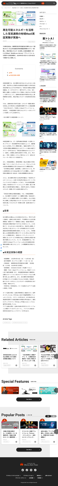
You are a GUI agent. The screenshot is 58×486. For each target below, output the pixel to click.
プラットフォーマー (44, 28)
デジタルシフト (7, 322)
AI (40, 26)
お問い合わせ (48, 475)
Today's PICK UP (31, 41)
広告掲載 (31, 477)
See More (29, 399)
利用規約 (39, 477)
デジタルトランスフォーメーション (20, 322)
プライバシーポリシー (20, 477)
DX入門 (41, 18)
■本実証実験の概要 (14, 75)
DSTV (43, 3)
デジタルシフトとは (28, 475)
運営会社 (39, 475)
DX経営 (41, 16)
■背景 (10, 72)
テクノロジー (42, 23)
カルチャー (42, 21)
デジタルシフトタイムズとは (12, 475)
